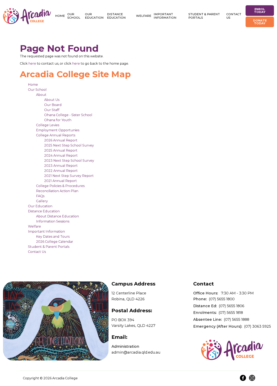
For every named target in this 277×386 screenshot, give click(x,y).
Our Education (94, 15)
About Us (51, 100)
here (32, 63)
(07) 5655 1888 (221, 319)
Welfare (143, 16)
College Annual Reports (55, 135)
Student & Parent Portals (204, 15)
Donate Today (260, 22)
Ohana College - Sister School (68, 115)
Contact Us (233, 15)
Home (60, 16)
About (41, 95)
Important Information (165, 15)
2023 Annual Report (61, 166)
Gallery (42, 201)
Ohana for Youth (57, 120)
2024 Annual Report (61, 155)
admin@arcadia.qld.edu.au (136, 349)
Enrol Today (259, 10)
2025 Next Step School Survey (69, 145)
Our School (73, 15)
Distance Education (116, 15)
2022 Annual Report (61, 171)
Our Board (53, 105)
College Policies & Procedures (60, 186)
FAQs (40, 196)
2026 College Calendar (54, 242)
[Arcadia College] (27, 16)
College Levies (47, 125)
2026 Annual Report (60, 140)
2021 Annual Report (60, 181)
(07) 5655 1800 (214, 299)
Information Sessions (52, 221)
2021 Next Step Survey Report (69, 176)
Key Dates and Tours (53, 236)
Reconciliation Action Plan (57, 191)
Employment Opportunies (57, 130)
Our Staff (51, 110)
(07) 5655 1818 (218, 312)
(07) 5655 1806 (218, 306)
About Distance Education (57, 216)
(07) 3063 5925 (232, 326)
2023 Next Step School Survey (69, 161)
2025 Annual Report (60, 150)
